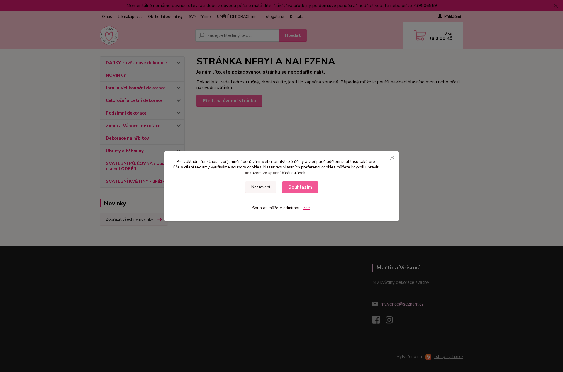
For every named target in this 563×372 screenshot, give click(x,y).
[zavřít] (392, 157)
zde (306, 208)
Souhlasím (300, 187)
